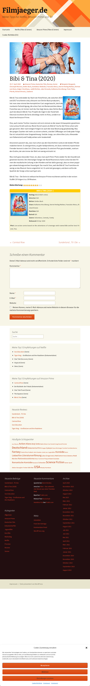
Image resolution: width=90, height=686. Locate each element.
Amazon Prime (30, 84)
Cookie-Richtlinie (37, 683)
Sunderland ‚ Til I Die (69, 242)
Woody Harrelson (45, 467)
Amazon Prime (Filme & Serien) (48, 30)
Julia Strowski (46, 89)
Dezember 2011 (68, 512)
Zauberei (29, 91)
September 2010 (69, 566)
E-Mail (13, 298)
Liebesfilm (17, 455)
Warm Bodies (46, 483)
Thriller (25, 467)
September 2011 (69, 523)
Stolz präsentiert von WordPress (31, 584)
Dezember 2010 (68, 556)
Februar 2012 (67, 505)
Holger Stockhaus (23, 89)
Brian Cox (47, 444)
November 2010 (68, 559)
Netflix (7, 540)
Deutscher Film (41, 84)
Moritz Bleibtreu (68, 456)
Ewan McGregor (57, 448)
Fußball (30, 452)
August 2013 (67, 494)
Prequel (46, 459)
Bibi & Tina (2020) (18, 417)
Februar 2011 (67, 548)
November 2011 (68, 516)
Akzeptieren (45, 665)
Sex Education (19, 352)
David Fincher (62, 444)
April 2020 (66, 483)
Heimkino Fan (38, 502)
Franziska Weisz (52, 87)
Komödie (59, 451)
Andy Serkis (36, 444)
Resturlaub (46, 499)
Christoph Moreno (16, 87)
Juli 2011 (66, 530)
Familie (64, 448)
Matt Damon (59, 456)
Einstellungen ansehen (45, 678)
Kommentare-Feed (40, 527)
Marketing (8, 537)
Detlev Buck (27, 87)
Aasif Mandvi (15, 444)
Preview (7, 544)
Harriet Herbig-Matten (66, 87)
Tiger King (17, 355)
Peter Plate (71, 89)
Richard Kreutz (20, 91)
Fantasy (16, 451)
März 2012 (66, 501)
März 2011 (66, 545)
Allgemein (8, 515)
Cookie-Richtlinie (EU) (10, 35)
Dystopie (49, 448)
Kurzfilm (7, 533)
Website (13, 303)
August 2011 (67, 526)
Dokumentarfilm (34, 448)
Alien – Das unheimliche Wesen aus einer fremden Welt (44, 488)
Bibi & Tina (17, 397)
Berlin (42, 444)
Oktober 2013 (67, 490)
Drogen (43, 448)
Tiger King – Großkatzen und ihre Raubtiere (27, 428)
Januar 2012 (67, 508)
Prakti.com (44, 495)
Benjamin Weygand (68, 84)
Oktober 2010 (67, 563)
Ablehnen (45, 672)
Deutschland (19, 447)
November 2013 (68, 486)
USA (37, 467)
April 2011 (66, 541)
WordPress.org (39, 531)
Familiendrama (72, 448)
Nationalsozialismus (26, 458)
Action (22, 443)
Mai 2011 (66, 537)
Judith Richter (35, 89)
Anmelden (37, 520)
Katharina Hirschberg (58, 89)
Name (13, 293)
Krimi (66, 452)
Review (49, 84)
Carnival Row (17, 242)
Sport (70, 463)
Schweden (42, 463)
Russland (35, 463)
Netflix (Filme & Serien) (23, 30)
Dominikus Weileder (39, 87)
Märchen (15, 459)
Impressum (46, 683)
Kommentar (15, 266)
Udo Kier (31, 467)
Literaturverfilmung (31, 455)
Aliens (28, 443)
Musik (75, 456)
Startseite (6, 30)
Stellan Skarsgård (17, 467)
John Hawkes (37, 452)
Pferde (12, 91)
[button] (86, 648)
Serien (55, 84)
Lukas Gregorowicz (48, 456)
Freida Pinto (24, 452)
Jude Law (45, 452)
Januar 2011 (67, 552)
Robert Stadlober (54, 459)
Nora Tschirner (39, 459)
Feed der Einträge (40, 524)
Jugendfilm (51, 452)
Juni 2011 (66, 534)
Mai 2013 (66, 497)
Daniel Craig (54, 444)
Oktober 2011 (67, 519)
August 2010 (67, 570)
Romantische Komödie (22, 462)
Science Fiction (55, 462)
